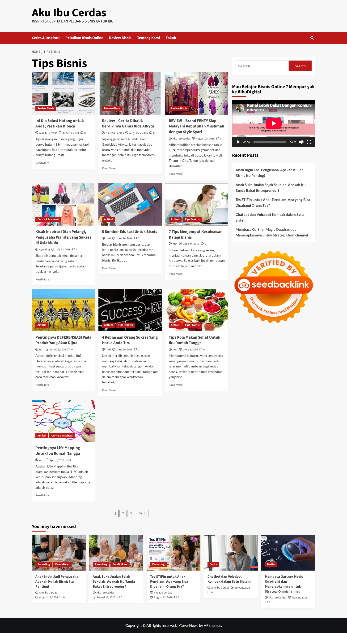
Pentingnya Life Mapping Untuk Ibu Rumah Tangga (57, 450)
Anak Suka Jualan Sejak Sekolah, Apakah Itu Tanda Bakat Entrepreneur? (271, 187)
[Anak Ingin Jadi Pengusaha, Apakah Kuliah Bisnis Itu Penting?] (59, 553)
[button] (312, 38)
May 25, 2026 (299, 598)
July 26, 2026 (242, 588)
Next (142, 513)
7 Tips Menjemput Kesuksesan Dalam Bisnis (196, 234)
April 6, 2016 (57, 460)
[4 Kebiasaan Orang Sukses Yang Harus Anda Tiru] (129, 310)
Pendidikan (62, 564)
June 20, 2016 (124, 350)
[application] (273, 123)
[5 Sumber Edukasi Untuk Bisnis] (129, 204)
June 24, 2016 (191, 244)
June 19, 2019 (71, 133)
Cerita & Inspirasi (45, 37)
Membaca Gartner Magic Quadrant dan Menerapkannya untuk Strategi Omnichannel (272, 232)
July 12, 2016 (63, 250)
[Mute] (301, 142)
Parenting (44, 564)
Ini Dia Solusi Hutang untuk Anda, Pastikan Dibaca (59, 123)
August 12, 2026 (106, 597)
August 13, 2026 (48, 597)
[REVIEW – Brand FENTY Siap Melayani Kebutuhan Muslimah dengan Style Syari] (196, 93)
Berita (213, 564)
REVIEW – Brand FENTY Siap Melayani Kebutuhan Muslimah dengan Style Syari (196, 126)
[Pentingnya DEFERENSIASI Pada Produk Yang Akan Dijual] (63, 310)
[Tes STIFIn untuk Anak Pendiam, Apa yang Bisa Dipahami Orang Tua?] (173, 553)
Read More (42, 163)
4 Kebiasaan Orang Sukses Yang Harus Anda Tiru (130, 340)
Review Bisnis (120, 37)
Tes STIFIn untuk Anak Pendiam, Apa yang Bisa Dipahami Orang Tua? (273, 202)
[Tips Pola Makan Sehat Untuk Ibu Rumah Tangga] (196, 310)
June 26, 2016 (124, 238)
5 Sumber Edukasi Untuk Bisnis (129, 232)
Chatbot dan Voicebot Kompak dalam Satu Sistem (270, 217)
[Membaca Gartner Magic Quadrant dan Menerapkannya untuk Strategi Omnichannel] (288, 553)
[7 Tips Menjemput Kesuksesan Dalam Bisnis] (196, 204)
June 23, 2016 (58, 350)
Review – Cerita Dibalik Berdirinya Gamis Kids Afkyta (128, 123)
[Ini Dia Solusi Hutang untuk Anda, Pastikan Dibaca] (63, 93)
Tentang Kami (148, 37)
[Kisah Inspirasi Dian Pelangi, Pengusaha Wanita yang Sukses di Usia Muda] (63, 204)
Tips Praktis (192, 219)
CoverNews (188, 625)
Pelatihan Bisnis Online (84, 37)
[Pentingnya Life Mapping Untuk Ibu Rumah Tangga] (63, 421)
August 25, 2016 (138, 133)
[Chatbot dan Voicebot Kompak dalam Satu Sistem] (231, 553)
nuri (108, 238)
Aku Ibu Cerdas (69, 13)
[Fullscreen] (309, 142)
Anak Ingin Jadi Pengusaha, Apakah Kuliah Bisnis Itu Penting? (270, 173)
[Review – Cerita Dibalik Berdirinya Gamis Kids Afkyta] (129, 93)
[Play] (238, 142)
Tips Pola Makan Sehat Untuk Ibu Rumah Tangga (194, 340)
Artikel (108, 219)
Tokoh (171, 37)
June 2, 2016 (190, 350)
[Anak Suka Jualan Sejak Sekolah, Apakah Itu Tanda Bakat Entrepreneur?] (116, 553)
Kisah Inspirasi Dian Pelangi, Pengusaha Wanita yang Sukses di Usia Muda (63, 237)
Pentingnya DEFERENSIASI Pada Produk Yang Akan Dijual (63, 340)
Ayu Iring (44, 250)
